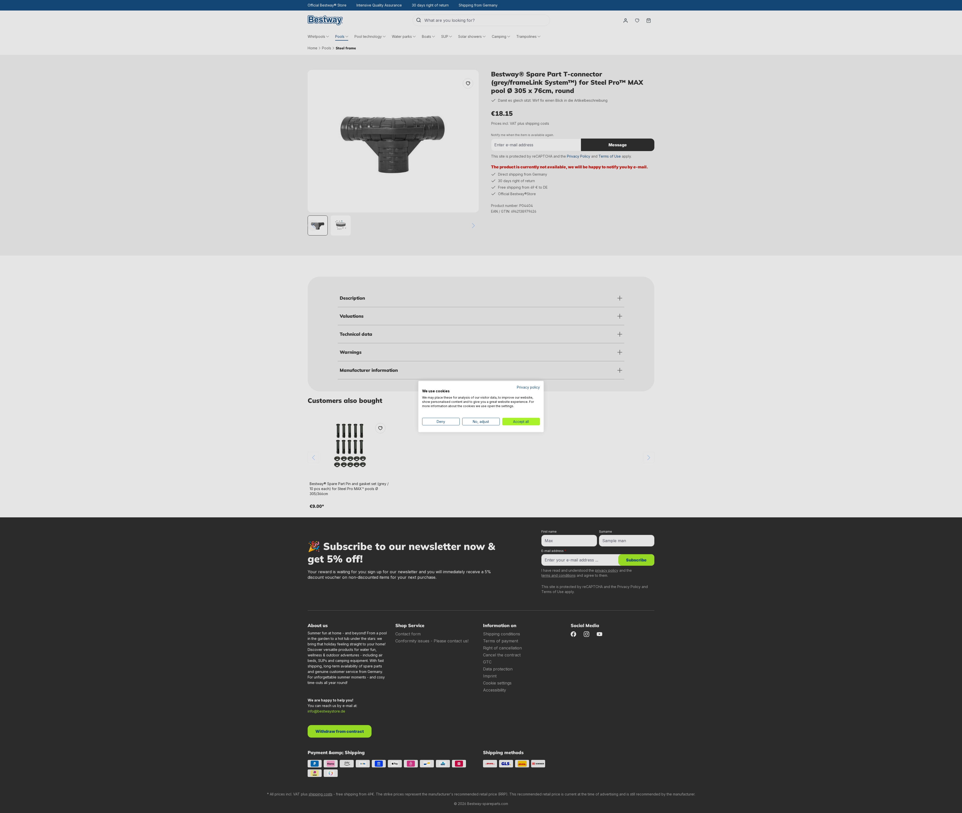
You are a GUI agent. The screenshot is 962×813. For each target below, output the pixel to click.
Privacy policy (528, 387)
